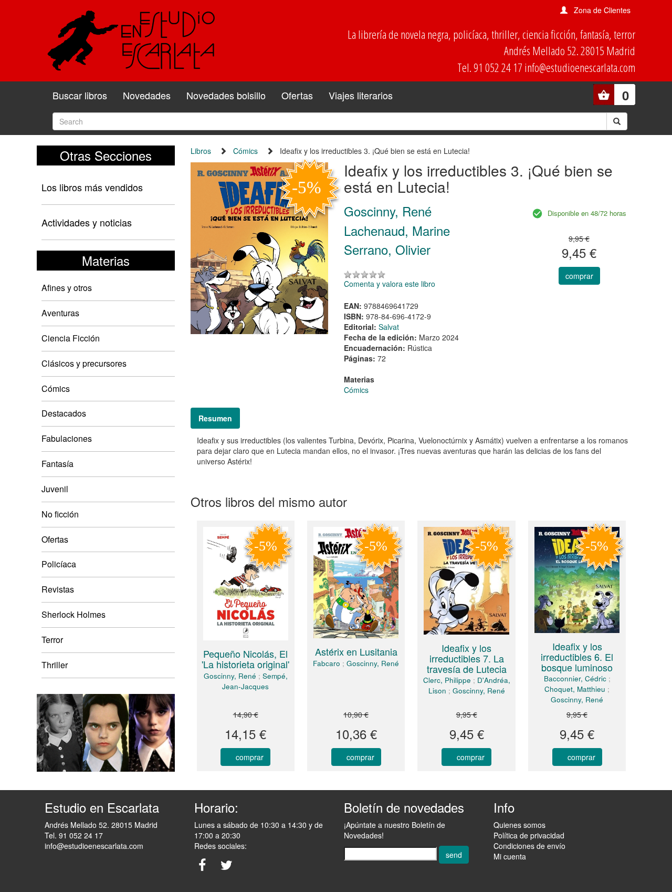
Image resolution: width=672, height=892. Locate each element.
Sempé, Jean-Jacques (255, 681)
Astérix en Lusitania (356, 651)
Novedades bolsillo (226, 95)
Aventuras (60, 313)
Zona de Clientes (602, 10)
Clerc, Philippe (447, 680)
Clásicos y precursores (84, 363)
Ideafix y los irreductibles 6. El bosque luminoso (577, 656)
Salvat (389, 326)
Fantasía (57, 464)
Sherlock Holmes (73, 614)
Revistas (57, 589)
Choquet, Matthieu (574, 689)
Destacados (63, 413)
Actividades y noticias (86, 222)
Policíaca (58, 564)
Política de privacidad (529, 835)
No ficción (60, 514)
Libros (201, 151)
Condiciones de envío (529, 846)
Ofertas (297, 95)
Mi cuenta (510, 856)
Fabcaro (326, 663)
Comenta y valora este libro (389, 283)
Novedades (147, 95)
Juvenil (54, 489)
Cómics (55, 388)
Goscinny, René (230, 676)
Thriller (54, 665)
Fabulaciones (66, 438)
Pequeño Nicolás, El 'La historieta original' (245, 659)
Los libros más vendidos (92, 187)
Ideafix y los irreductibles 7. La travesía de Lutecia (467, 658)
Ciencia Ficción (70, 338)
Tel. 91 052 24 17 (74, 835)
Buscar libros (79, 95)
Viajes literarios (361, 95)
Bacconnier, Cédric (575, 678)
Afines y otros (66, 288)
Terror (52, 640)
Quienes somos (519, 825)
